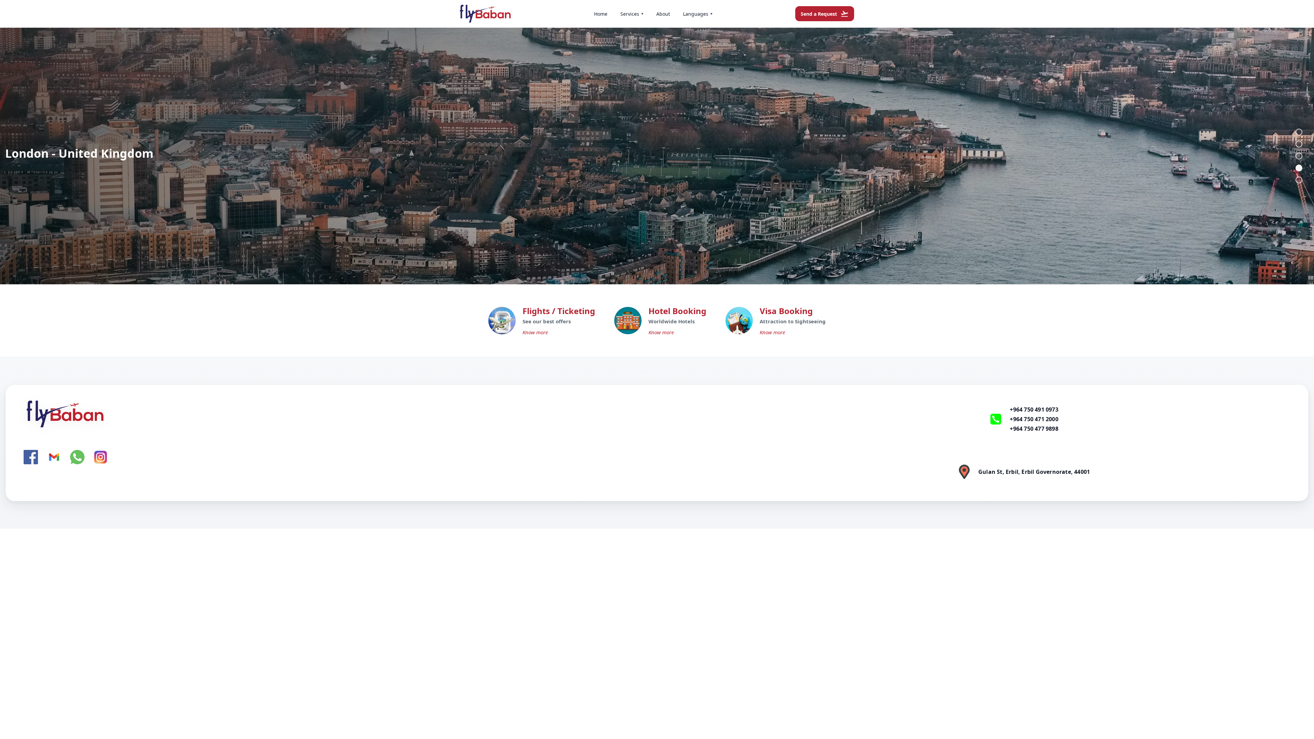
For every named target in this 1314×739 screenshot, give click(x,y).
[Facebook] (31, 457)
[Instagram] (100, 457)
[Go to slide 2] (1299, 144)
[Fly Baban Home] (377, 414)
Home (600, 14)
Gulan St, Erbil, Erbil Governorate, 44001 (1034, 472)
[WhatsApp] (77, 457)
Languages (697, 14)
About (663, 14)
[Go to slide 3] (1299, 156)
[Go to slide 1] (1299, 132)
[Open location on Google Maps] (964, 472)
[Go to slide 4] (1299, 168)
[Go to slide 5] (1299, 180)
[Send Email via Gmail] (54, 457)
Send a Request (825, 14)
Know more (535, 332)
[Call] (996, 419)
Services (631, 14)
